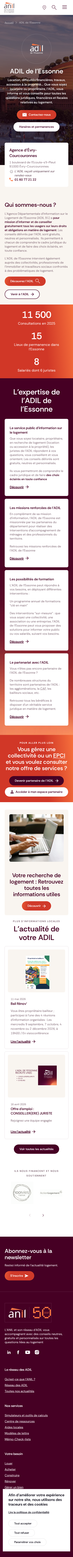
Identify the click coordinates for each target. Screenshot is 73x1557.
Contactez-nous (40, 115)
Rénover (10, 1481)
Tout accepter (22, 1523)
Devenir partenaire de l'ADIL (34, 781)
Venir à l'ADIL (20, 294)
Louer (9, 1463)
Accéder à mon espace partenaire (39, 792)
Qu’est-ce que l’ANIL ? (20, 1379)
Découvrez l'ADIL (22, 281)
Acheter (10, 1469)
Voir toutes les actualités (36, 1149)
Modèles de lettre (17, 1433)
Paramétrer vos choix (27, 1542)
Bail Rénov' (19, 1003)
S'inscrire (16, 1276)
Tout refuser (21, 1533)
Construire (12, 1475)
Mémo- (18, 1439)
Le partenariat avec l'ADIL (29, 662)
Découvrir (34, 906)
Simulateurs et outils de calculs (26, 1415)
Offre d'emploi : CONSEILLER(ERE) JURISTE (31, 1111)
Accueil (9, 22)
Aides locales (14, 1427)
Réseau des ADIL (16, 1385)
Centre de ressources (20, 1421)
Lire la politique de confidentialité (28, 1512)
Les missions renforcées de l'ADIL (35, 508)
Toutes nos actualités (19, 1391)
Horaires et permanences (36, 127)
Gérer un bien (14, 1487)
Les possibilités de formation (32, 579)
